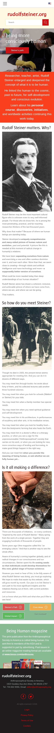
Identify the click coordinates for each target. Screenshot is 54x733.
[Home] (27, 13)
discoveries (24, 109)
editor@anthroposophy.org (39, 687)
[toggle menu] (5, 3)
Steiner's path (17, 50)
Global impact (11, 616)
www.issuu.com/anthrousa (19, 654)
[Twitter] (31, 696)
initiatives (41, 109)
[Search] (45, 22)
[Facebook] (23, 696)
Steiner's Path (11, 607)
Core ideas (38, 607)
